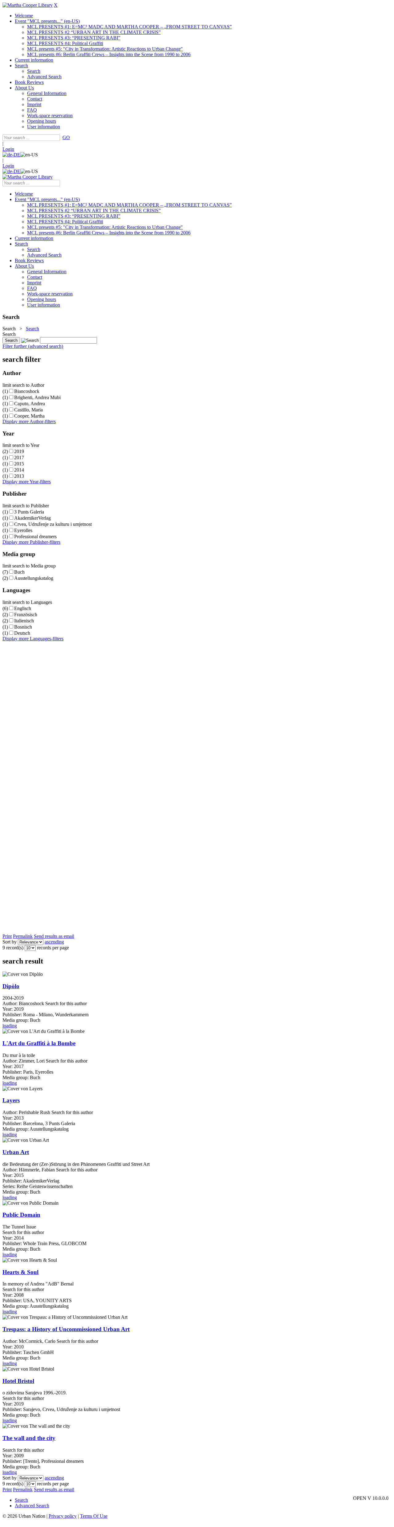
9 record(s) (12, 947)
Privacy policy (63, 1516)
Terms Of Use (93, 1516)
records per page (53, 947)
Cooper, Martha (29, 416)
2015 (19, 463)
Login (8, 149)
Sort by (9, 941)
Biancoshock (26, 391)
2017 (19, 457)
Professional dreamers (35, 536)
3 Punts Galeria (29, 511)
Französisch (25, 614)
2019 (19, 451)
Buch (19, 572)
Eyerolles (23, 530)
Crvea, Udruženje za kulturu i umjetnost (53, 524)
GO (66, 137)
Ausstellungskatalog (33, 578)
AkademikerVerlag (32, 518)
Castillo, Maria (28, 409)
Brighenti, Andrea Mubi (37, 397)
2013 (19, 476)
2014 (19, 470)
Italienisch (24, 620)
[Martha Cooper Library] (27, 5)
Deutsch (22, 633)
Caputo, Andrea (29, 403)
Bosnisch (23, 626)
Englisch (22, 608)
